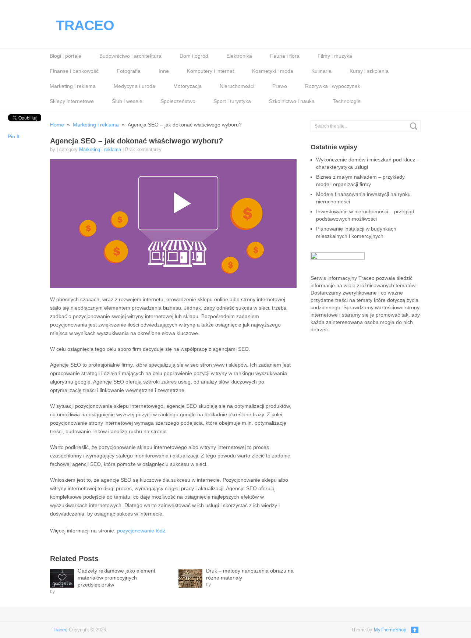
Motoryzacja (187, 86)
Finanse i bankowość (74, 71)
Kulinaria (321, 71)
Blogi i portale (65, 56)
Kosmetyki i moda (272, 71)
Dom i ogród (194, 56)
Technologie (347, 101)
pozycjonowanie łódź (141, 531)
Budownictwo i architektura (130, 56)
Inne (164, 71)
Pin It (14, 136)
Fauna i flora (285, 56)
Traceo (85, 25)
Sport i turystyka (232, 101)
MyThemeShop (390, 629)
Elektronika (239, 56)
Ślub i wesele (127, 101)
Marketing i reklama (73, 86)
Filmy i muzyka (335, 56)
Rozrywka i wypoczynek (332, 86)
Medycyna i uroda (134, 86)
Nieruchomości (237, 86)
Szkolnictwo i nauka (292, 101)
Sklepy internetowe (72, 101)
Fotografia (129, 71)
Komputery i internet (210, 71)
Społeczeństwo (177, 101)
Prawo (279, 86)
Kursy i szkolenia (369, 71)
